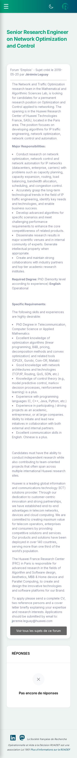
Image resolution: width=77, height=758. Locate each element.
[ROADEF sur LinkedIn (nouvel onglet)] (13, 738)
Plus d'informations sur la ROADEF (50, 749)
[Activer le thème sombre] (51, 6)
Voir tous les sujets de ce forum (38, 631)
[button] (65, 6)
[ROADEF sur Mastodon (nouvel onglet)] (22, 738)
